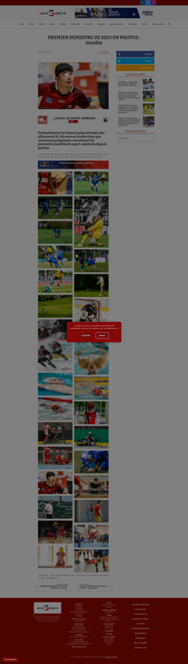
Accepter (85, 335)
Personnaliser (10, 659)
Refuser (102, 335)
